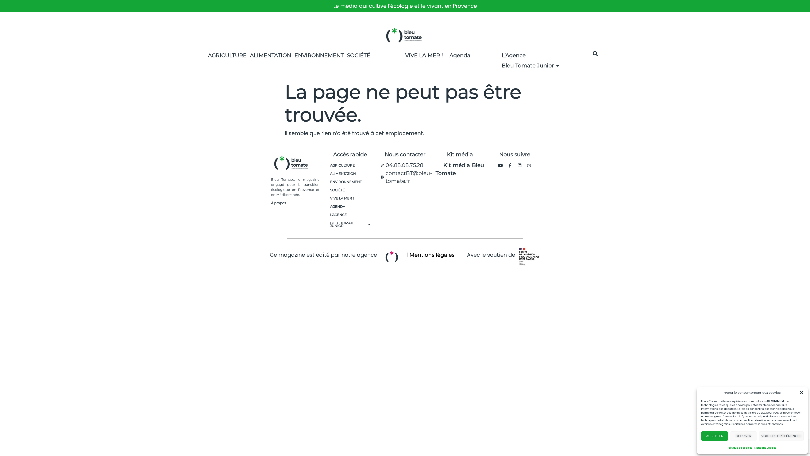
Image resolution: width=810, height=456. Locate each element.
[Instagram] (529, 165)
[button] (801, 393)
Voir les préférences (781, 436)
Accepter (714, 436)
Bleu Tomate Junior (528, 65)
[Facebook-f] (510, 165)
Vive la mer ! (342, 198)
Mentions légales (431, 255)
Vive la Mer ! (424, 55)
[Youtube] (500, 165)
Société (358, 55)
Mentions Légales (765, 447)
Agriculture (227, 55)
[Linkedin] (519, 165)
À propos (278, 203)
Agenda (460, 55)
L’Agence (514, 55)
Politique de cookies (739, 447)
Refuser (743, 436)
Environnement (319, 55)
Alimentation (270, 55)
